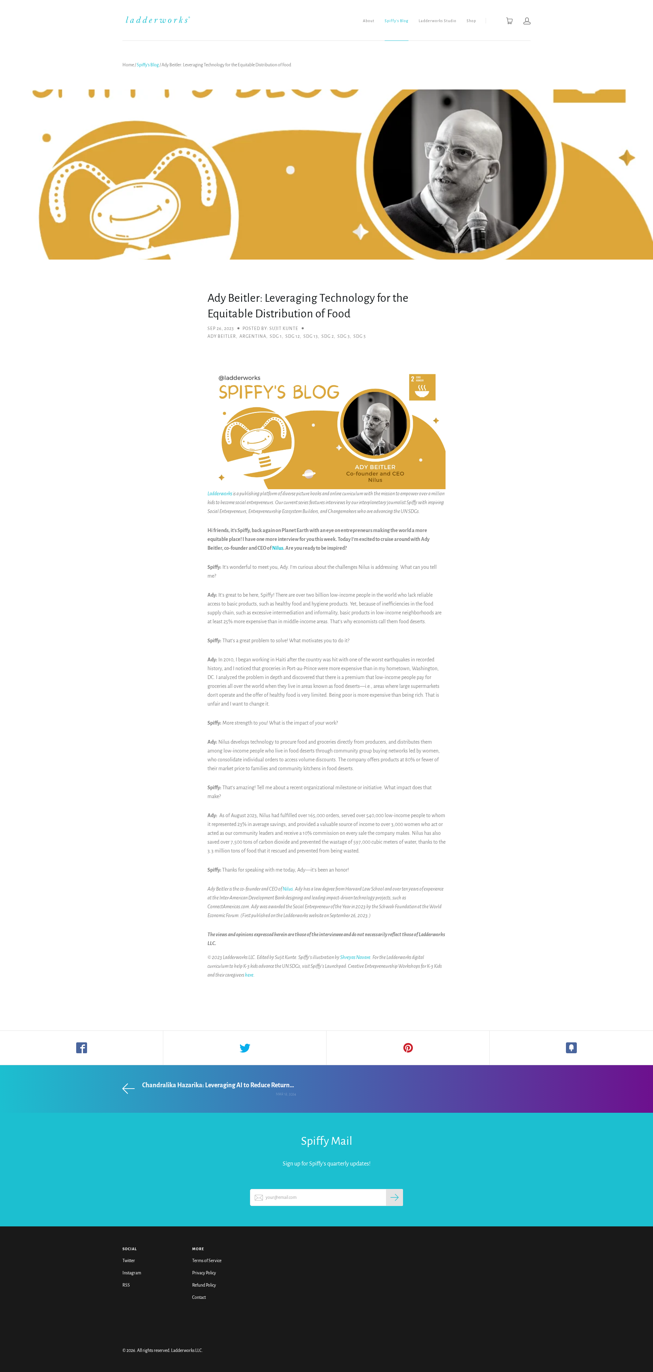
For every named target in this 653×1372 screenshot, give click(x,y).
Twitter (128, 1260)
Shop (471, 21)
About (368, 21)
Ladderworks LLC (186, 1350)
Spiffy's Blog (396, 21)
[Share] (81, 1047)
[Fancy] (571, 1047)
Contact (199, 1297)
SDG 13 (310, 336)
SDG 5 (359, 336)
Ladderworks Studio (437, 21)
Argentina (252, 336)
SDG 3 (343, 336)
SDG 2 (327, 336)
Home (128, 65)
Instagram (131, 1273)
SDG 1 (276, 336)
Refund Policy (204, 1285)
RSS (126, 1285)
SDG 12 (292, 336)
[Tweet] (244, 1047)
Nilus (277, 548)
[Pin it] (408, 1047)
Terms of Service (206, 1260)
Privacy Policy (204, 1273)
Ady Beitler (221, 336)
